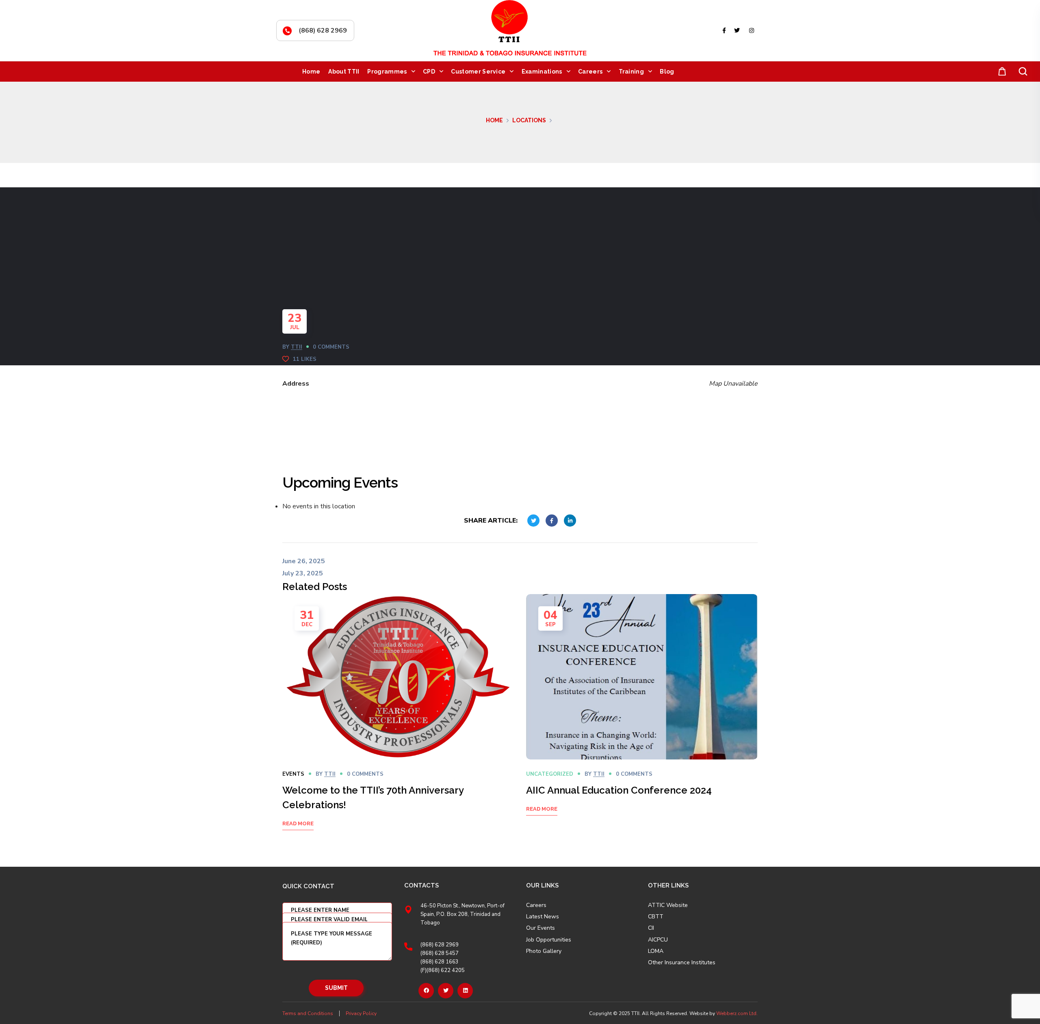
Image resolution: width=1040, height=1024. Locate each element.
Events (293, 774)
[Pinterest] (465, 990)
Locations (529, 120)
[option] (398, 722)
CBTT (655, 916)
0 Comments (331, 347)
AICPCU (658, 940)
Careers (536, 905)
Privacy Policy (361, 1013)
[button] (1000, 72)
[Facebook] (426, 990)
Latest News (542, 916)
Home (494, 120)
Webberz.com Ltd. (737, 1013)
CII (651, 928)
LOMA (655, 951)
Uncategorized (549, 774)
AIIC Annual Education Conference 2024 (619, 790)
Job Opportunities (548, 940)
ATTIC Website (668, 905)
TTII (296, 347)
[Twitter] (445, 990)
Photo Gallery (543, 951)
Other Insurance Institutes (681, 962)
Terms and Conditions (307, 1013)
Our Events (540, 928)
